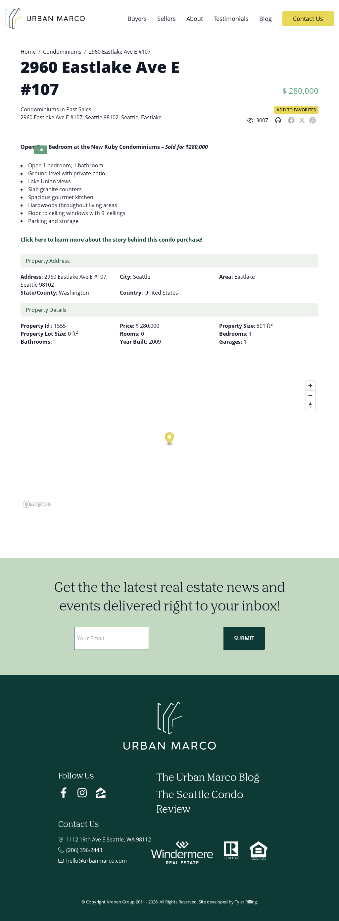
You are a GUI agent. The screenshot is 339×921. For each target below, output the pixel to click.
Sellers (166, 18)
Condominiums (62, 51)
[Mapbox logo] (37, 504)
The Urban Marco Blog (207, 778)
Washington (74, 292)
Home (28, 51)
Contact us (308, 18)
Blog (265, 18)
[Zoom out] (310, 395)
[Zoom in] (310, 385)
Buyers (137, 18)
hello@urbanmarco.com (96, 860)
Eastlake (151, 117)
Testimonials (231, 18)
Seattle (129, 117)
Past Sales (78, 109)
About (194, 18)
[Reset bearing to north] (310, 405)
